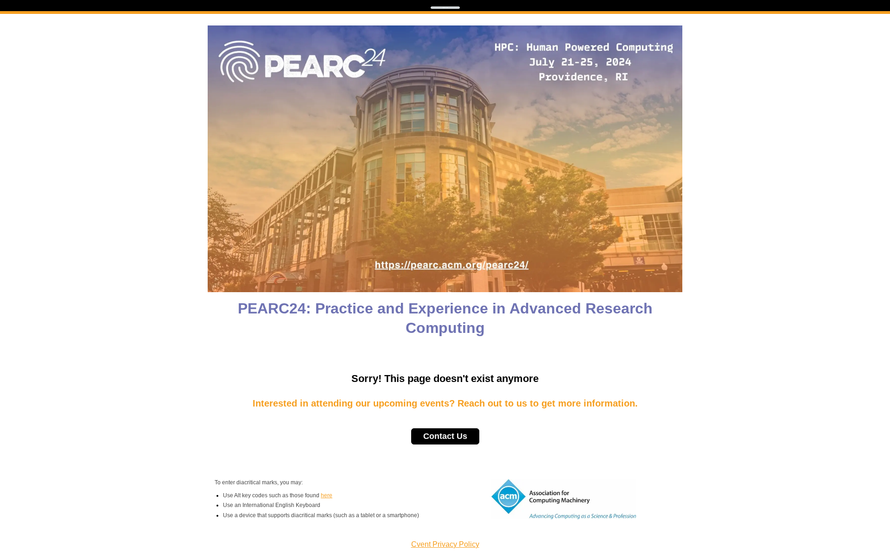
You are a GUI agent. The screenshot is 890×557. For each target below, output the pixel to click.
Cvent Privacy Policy (445, 544)
